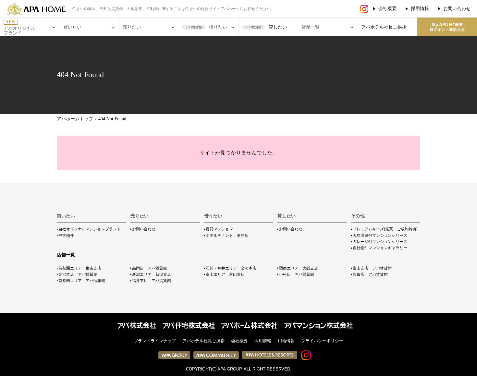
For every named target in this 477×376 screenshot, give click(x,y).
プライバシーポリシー (322, 340)
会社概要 (387, 8)
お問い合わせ (457, 8)
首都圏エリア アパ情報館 (81, 280)
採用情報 (420, 8)
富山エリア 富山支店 (225, 274)
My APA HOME (447, 27)
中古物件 (66, 235)
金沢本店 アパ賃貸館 (77, 274)
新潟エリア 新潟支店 (151, 274)
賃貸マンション (219, 229)
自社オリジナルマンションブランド (89, 229)
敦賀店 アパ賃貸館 (370, 274)
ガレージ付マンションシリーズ (380, 241)
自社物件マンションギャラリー (380, 248)
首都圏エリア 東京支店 (79, 268)
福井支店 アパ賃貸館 (151, 280)
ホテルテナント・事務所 (227, 235)
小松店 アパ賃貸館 (296, 274)
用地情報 (286, 340)
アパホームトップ (75, 118)
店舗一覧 (66, 254)
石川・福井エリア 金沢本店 (231, 268)
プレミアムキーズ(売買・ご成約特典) (385, 229)
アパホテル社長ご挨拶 (384, 27)
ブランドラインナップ (155, 340)
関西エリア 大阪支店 (298, 268)
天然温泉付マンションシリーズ (380, 235)
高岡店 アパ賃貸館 (149, 268)
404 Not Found (112, 118)
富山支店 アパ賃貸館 (372, 268)
